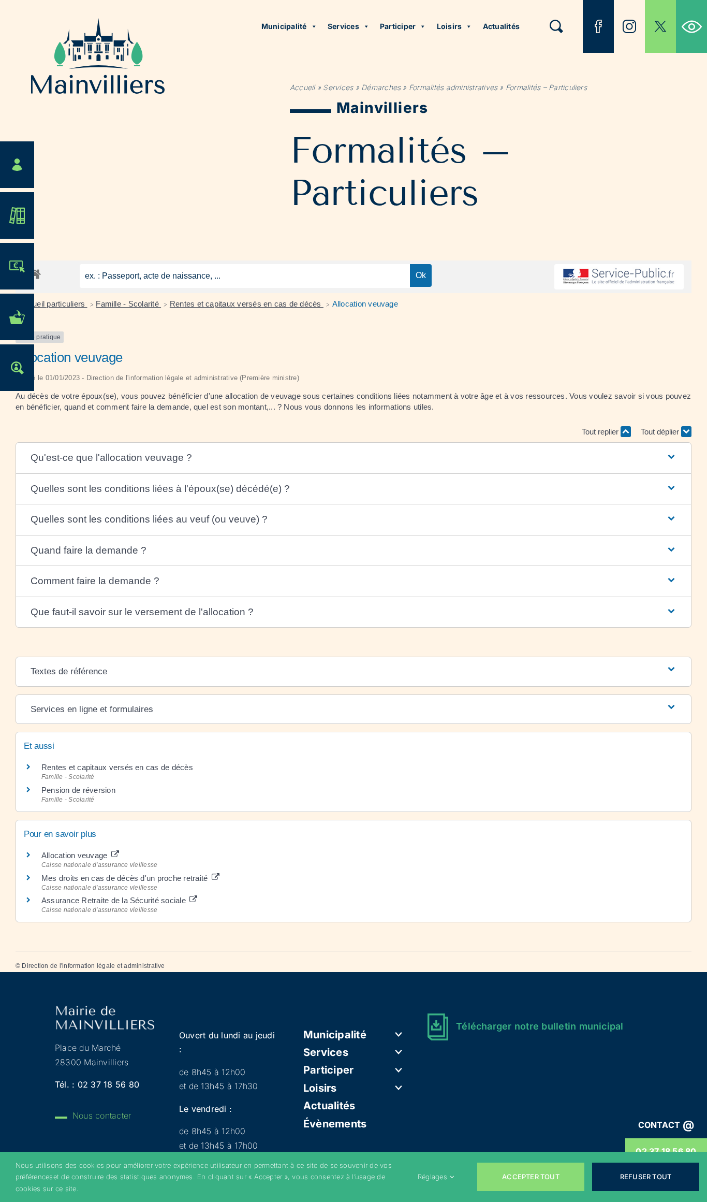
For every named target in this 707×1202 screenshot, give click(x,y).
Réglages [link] (432, 1176)
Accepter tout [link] (530, 1176)
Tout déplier (661, 431)
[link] (691, 26)
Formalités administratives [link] (453, 87)
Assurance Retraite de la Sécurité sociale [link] (114, 900)
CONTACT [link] (666, 1125)
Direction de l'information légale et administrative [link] (93, 965)
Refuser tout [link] (645, 1176)
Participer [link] (398, 26)
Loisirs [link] (449, 26)
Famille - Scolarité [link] (128, 303)
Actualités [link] (501, 26)
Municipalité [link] (284, 26)
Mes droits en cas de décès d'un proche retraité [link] (125, 878)
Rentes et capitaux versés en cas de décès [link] (246, 303)
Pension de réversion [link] (78, 790)
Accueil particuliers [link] (53, 303)
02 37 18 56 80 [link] (108, 1084)
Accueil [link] (302, 87)
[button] (353, 458)
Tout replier (601, 431)
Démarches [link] (381, 87)
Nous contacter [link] (101, 1115)
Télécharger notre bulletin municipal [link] (540, 1026)
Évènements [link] (334, 1124)
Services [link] (343, 26)
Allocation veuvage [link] (365, 303)
